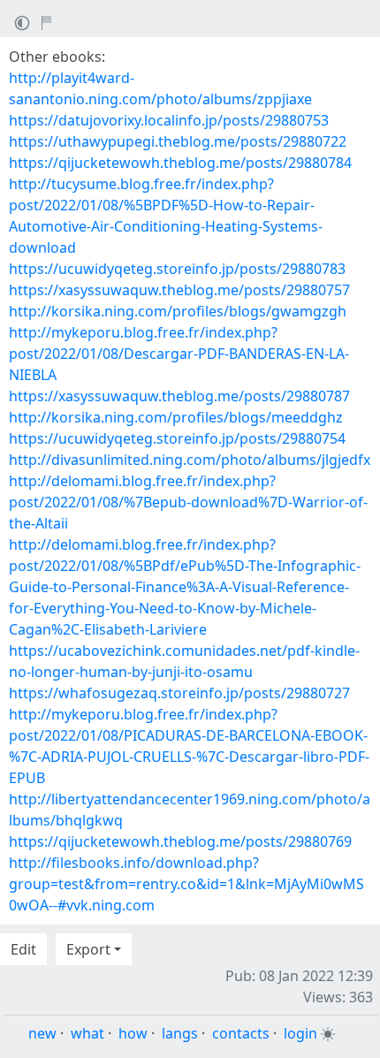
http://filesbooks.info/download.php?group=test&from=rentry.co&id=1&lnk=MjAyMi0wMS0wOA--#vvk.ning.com (186, 884)
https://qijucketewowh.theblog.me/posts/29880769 (180, 841)
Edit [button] (23, 949)
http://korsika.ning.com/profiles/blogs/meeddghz (176, 417)
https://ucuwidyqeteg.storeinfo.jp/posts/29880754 (177, 438)
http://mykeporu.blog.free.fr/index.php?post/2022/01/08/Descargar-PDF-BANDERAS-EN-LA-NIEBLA (179, 353)
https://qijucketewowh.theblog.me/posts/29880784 (180, 162)
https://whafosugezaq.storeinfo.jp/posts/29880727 (179, 693)
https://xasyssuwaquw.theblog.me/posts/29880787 (179, 396)
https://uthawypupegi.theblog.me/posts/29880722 (177, 141)
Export (88, 949)
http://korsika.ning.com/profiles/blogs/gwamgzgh (177, 311)
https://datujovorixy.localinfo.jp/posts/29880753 (169, 120)
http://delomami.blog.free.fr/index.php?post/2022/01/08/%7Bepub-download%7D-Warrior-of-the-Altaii (188, 502)
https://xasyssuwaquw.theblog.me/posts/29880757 (179, 290)
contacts (241, 1033)
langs (180, 1033)
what (87, 1033)
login (300, 1033)
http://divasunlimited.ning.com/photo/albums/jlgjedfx (189, 459)
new (42, 1033)
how (133, 1033)
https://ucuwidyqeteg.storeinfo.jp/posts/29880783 (177, 268)
